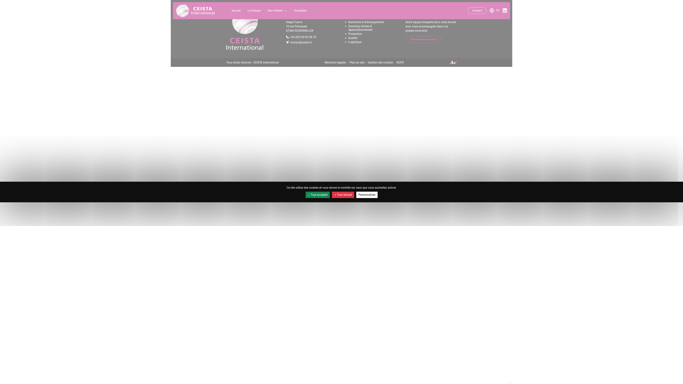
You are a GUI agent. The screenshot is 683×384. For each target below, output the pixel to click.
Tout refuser (344, 194)
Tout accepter (319, 194)
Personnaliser (366, 194)
